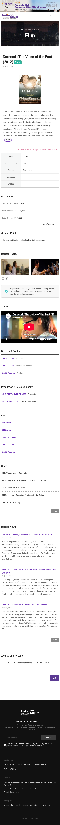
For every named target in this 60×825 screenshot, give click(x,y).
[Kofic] (6, 16)
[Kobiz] (14, 16)
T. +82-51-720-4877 (11, 789)
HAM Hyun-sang (9, 437)
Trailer (17, 62)
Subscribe (49, 737)
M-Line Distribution (10, 401)
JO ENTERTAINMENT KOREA (14, 394)
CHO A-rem (7, 430)
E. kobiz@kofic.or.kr (11, 792)
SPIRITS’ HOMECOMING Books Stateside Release (24, 604)
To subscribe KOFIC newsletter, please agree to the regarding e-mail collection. (29, 745)
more (8, 140)
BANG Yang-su (8, 373)
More (55, 511)
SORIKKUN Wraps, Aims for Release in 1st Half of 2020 (27, 535)
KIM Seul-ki (7, 422)
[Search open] (50, 16)
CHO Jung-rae (8, 358)
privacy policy (12, 746)
